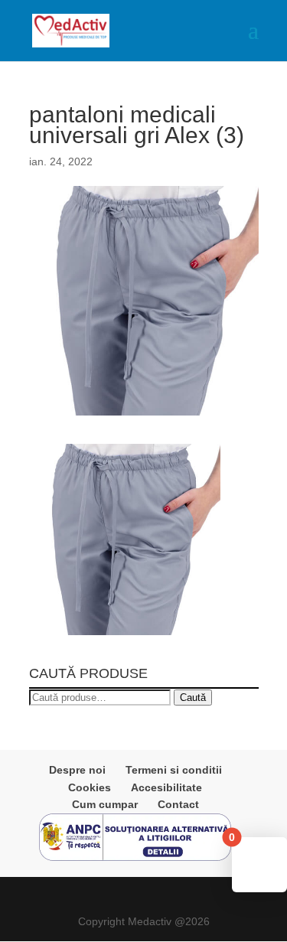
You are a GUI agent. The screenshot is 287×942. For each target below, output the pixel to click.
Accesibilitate (166, 787)
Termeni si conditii (174, 770)
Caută (193, 697)
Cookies (89, 787)
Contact (178, 804)
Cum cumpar (105, 804)
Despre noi (77, 770)
